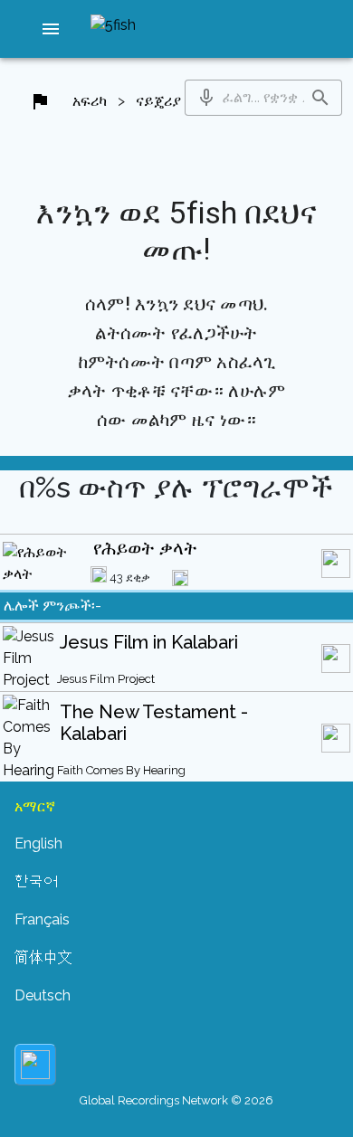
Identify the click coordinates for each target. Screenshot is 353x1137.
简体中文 (43, 957)
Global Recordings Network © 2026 (176, 1100)
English (38, 843)
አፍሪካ (89, 100)
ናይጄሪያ (158, 100)
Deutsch (42, 995)
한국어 (36, 881)
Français (42, 919)
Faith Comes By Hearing (121, 770)
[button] (50, 28)
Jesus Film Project (106, 679)
